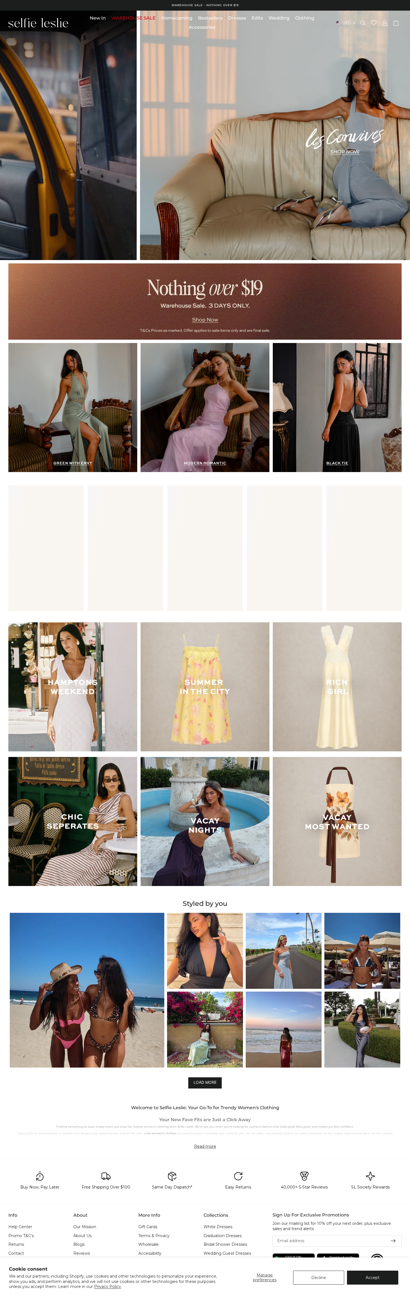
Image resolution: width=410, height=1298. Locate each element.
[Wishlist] (373, 22)
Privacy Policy (107, 1286)
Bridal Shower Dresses (225, 1244)
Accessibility (149, 1253)
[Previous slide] (9, 135)
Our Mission (84, 1226)
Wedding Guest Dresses (227, 1253)
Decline (318, 1277)
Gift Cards (147, 1226)
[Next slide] (401, 135)
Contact (16, 1253)
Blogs (79, 1244)
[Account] (384, 22)
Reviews (81, 1253)
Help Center (20, 1226)
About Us (82, 1235)
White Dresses (218, 1226)
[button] (87, 990)
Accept (373, 1277)
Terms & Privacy (154, 1235)
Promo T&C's (21, 1235)
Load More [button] (205, 1082)
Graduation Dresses (223, 1235)
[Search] (363, 22)
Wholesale (148, 1244)
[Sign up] (393, 1241)
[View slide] (205, 301)
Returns (16, 1244)
